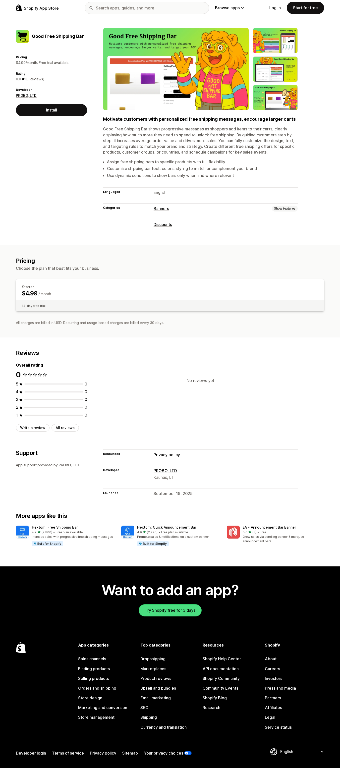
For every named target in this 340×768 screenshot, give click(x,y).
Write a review (32, 428)
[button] (64, 536)
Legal (270, 717)
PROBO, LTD (26, 95)
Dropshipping (153, 658)
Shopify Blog (215, 697)
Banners (161, 208)
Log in (275, 7)
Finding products (94, 668)
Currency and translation (163, 727)
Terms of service (68, 753)
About (271, 658)
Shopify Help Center (222, 658)
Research (211, 707)
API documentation (221, 668)
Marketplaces (153, 668)
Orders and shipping (97, 688)
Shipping (148, 717)
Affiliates (273, 707)
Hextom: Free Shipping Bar (55, 527)
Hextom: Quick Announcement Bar (166, 527)
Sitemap (130, 753)
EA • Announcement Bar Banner (269, 527)
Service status (278, 727)
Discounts (163, 224)
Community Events (220, 688)
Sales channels (92, 658)
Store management (96, 717)
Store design (90, 697)
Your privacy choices (163, 753)
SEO (144, 707)
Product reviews (155, 678)
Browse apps (227, 7)
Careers (272, 668)
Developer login (31, 753)
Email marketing (155, 697)
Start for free (305, 7)
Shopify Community (221, 678)
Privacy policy (167, 454)
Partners (273, 697)
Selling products (93, 678)
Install (51, 110)
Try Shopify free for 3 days (170, 610)
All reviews (65, 428)
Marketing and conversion (102, 707)
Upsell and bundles (158, 688)
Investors (273, 678)
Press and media (280, 688)
